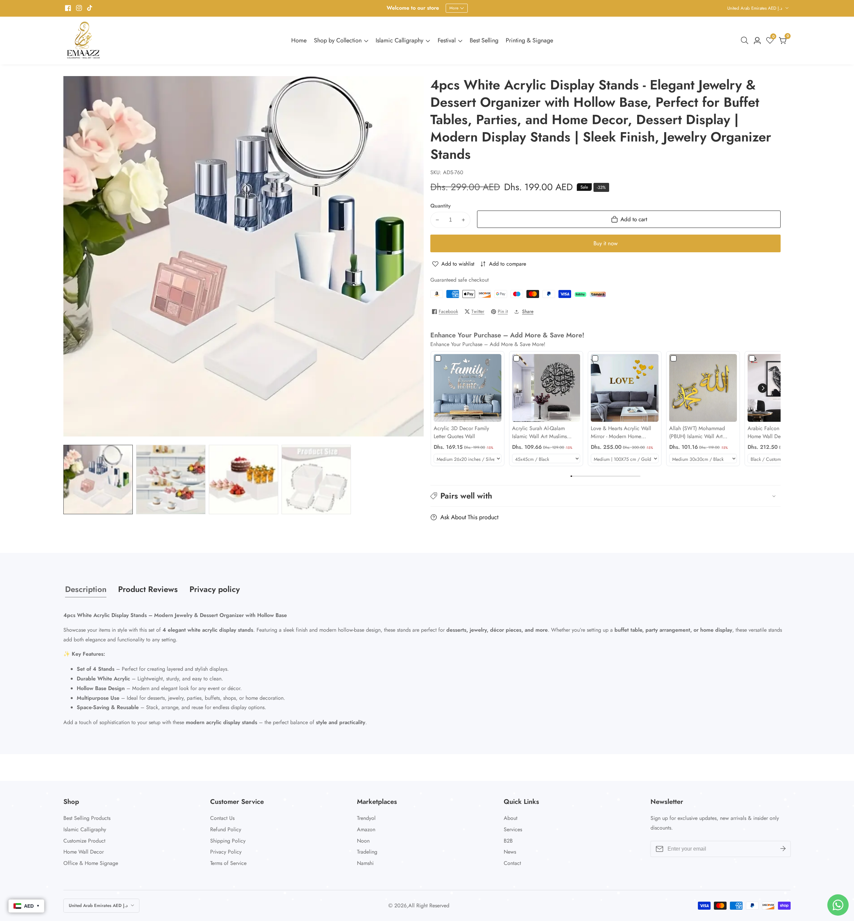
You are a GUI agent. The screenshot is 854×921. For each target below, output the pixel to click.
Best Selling (484, 40)
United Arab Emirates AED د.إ (755, 8)
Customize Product (84, 841)
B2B (508, 841)
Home (299, 40)
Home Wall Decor (83, 852)
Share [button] (527, 311)
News (510, 852)
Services (513, 829)
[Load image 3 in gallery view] (243, 479)
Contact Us (222, 818)
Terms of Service (228, 863)
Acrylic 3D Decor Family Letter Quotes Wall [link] (461, 432)
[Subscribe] (783, 848)
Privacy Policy (226, 852)
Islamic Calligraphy (399, 40)
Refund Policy (225, 829)
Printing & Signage (529, 40)
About (510, 818)
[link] (467, 388)
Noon (363, 841)
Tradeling (367, 852)
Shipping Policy (228, 841)
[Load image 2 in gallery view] (170, 479)
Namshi (365, 863)
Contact (512, 863)
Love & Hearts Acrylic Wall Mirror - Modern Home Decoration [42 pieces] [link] (621, 432)
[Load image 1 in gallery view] (98, 479)
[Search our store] (746, 40)
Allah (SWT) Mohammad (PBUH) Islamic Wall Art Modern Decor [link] (697, 432)
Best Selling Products (86, 818)
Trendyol (366, 818)
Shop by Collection (338, 40)
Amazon (366, 829)
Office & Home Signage (90, 863)
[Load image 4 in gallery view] (316, 479)
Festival (447, 40)
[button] (762, 388)
